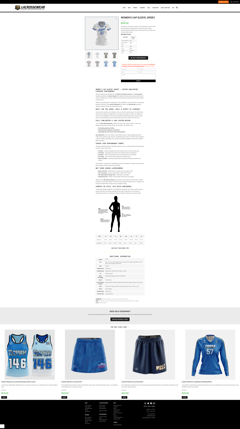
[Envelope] (154, 403)
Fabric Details (122, 248)
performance (128, 300)
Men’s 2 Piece (102, 405)
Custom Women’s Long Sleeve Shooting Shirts (197, 382)
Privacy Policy (117, 418)
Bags (100, 418)
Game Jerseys (88, 405)
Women (126, 299)
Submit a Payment (118, 412)
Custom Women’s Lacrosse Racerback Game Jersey (18, 382)
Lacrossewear (102, 302)
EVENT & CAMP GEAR (165, 7)
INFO (173, 7)
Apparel (108, 299)
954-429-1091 (234, 2)
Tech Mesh (122, 276)
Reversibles (87, 406)
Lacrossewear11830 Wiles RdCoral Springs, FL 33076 (148, 415)
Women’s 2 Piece (103, 410)
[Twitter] (148, 403)
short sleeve (135, 300)
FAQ (128, 248)
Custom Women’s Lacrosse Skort (132, 382)
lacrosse (115, 300)
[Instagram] (145, 403)
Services (116, 406)
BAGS (149, 7)
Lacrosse (113, 299)
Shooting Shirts (88, 408)
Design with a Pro (117, 405)
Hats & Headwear (103, 419)
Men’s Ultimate (102, 408)
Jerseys (104, 299)
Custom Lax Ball (103, 416)
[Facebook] (151, 403)
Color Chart (114, 248)
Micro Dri (118, 276)
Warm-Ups (87, 411)
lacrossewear (121, 300)
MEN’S (129, 7)
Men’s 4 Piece (102, 406)
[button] (116, 19)
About (115, 408)
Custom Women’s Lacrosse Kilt (71, 382)
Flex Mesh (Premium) (110, 276)
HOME (124, 7)
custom (106, 300)
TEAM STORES (155, 7)
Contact (115, 415)
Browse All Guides (118, 424)
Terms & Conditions (118, 417)
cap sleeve (101, 300)
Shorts (86, 409)
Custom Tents (102, 421)
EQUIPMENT (142, 7)
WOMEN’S (135, 7)
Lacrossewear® (120, 299)
